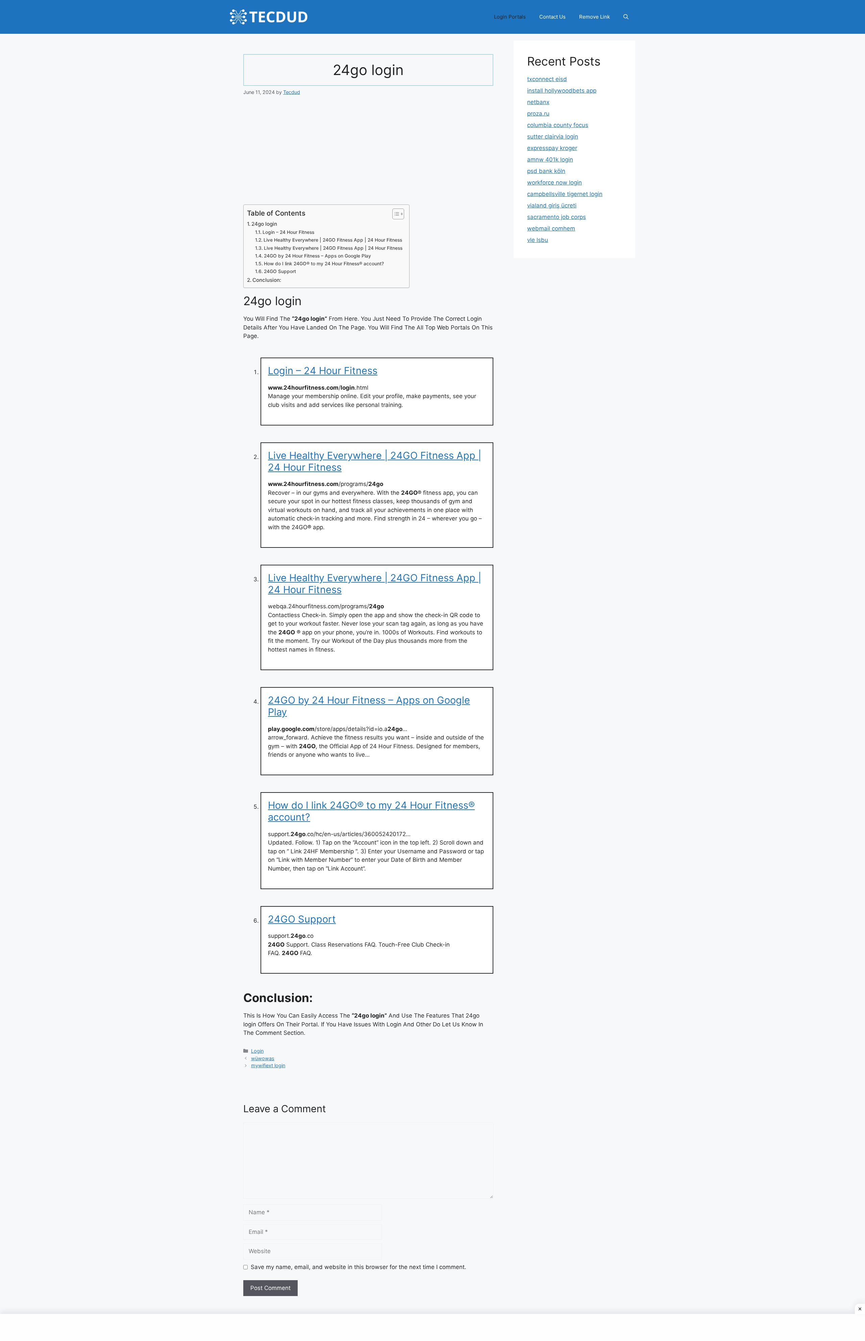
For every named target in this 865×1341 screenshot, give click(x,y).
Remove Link (594, 17)
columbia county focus (557, 125)
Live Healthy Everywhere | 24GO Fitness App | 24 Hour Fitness (333, 240)
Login (257, 1051)
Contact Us (552, 17)
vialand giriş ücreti (551, 205)
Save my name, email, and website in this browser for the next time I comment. (358, 1267)
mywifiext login (268, 1065)
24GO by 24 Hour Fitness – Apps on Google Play (317, 256)
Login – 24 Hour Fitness (288, 232)
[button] (626, 17)
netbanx (538, 102)
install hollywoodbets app (561, 90)
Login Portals (510, 17)
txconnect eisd (547, 79)
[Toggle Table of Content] (394, 214)
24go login (264, 224)
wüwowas (262, 1058)
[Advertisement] (368, 154)
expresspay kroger (552, 148)
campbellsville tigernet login (564, 194)
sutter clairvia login (552, 136)
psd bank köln (546, 171)
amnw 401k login (550, 159)
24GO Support (280, 271)
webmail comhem (551, 228)
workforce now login (554, 182)
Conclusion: (266, 280)
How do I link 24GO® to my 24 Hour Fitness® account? (324, 263)
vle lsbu (537, 240)
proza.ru (538, 113)
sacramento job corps (556, 217)
